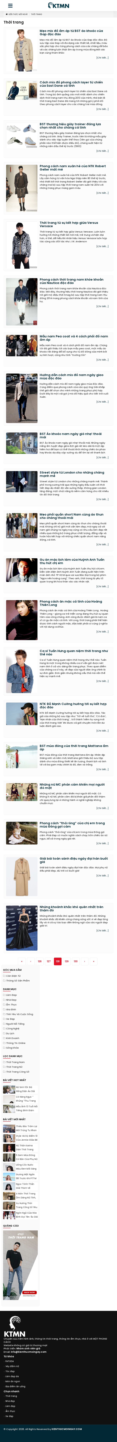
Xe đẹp (10, 1019)
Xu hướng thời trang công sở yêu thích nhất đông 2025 (26, 1209)
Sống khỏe (12, 1048)
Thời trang (36, 14)
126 (40, 961)
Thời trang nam (15, 1062)
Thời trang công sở (17, 1072)
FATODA (9, 1361)
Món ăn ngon (12, 1381)
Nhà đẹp (11, 1000)
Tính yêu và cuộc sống (19, 1014)
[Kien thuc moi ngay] (58, 5)
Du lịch (10, 1033)
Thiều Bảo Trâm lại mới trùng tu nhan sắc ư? (26, 1130)
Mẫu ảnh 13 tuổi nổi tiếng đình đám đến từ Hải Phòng (27, 1111)
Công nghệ (13, 1029)
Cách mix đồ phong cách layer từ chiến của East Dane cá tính (71, 84)
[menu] (10, 6)
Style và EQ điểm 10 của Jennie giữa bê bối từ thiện (27, 1140)
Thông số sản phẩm (18, 981)
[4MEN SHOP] (20, 1265)
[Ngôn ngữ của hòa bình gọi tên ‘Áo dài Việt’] (9, 1215)
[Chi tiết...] (102, 58)
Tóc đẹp (10, 1371)
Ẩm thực (11, 1005)
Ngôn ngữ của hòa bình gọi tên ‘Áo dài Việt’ (27, 1217)
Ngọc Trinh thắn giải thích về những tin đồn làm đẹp (27, 1190)
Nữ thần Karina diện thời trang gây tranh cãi (25, 1150)
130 (76, 961)
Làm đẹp (11, 995)
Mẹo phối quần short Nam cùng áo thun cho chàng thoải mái (71, 516)
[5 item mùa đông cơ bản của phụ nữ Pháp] (9, 1161)
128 (58, 961)
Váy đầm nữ (12, 1366)
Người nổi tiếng (15, 1024)
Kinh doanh (12, 1038)
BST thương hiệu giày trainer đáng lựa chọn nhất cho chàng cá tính (70, 126)
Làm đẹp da (12, 1376)
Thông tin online (16, 1043)
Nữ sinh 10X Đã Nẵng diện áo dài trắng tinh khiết (25, 1091)
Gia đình (11, 1009)
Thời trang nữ (14, 1067)
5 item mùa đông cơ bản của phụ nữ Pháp (26, 1159)
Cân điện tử (13, 976)
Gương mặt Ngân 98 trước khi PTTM (26, 1176)
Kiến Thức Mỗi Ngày (18, 14)
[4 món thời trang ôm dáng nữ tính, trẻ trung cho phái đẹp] (9, 1199)
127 (49, 961)
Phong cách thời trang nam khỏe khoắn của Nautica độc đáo (71, 281)
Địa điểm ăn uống (15, 1387)
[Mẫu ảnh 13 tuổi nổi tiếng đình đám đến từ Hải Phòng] (9, 1109)
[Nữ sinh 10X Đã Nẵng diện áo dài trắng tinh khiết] (9, 1092)
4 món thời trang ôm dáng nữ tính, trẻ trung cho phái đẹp (26, 1200)
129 (67, 961)
